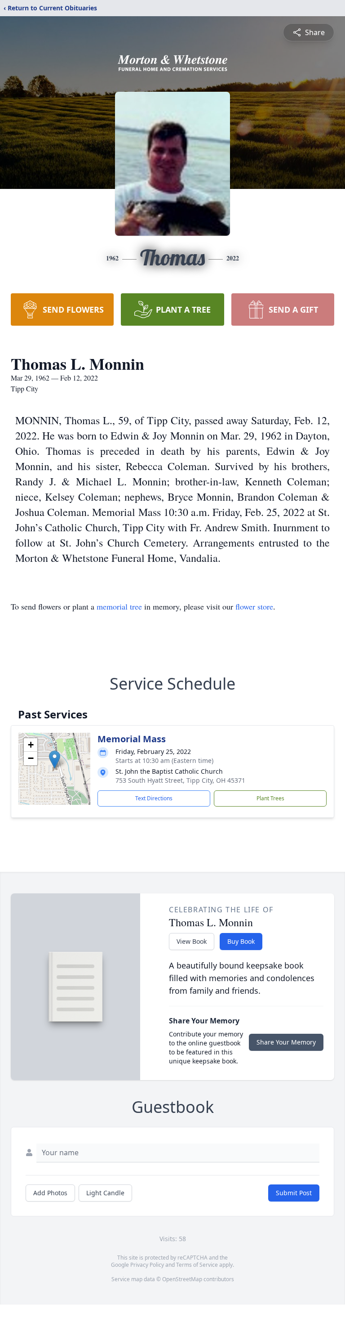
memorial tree (119, 606)
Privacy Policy (147, 1265)
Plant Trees (270, 798)
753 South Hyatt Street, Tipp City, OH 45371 (180, 780)
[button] (54, 759)
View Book (192, 941)
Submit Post (294, 1193)
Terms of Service (197, 1265)
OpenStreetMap (182, 1279)
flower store (254, 606)
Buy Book (241, 941)
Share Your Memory (286, 1042)
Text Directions (153, 798)
